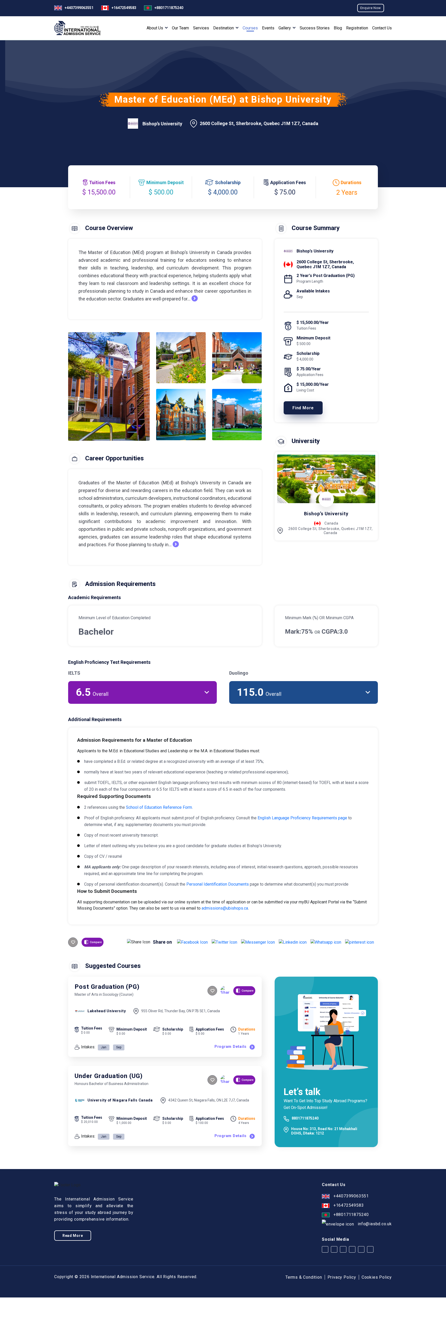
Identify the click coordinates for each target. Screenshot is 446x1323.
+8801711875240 (168, 8)
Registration (357, 28)
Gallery (285, 28)
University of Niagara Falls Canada (120, 1100)
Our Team (180, 28)
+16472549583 (124, 8)
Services (201, 28)
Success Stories (315, 28)
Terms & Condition (303, 1277)
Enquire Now (370, 8)
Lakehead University (106, 1011)
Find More (303, 407)
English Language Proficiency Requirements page (302, 817)
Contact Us (382, 28)
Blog (338, 28)
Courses (250, 28)
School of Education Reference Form (159, 807)
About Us (155, 28)
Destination (224, 28)
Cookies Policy (377, 1277)
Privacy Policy (342, 1277)
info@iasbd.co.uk (375, 1223)
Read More (72, 1236)
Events (268, 28)
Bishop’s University (162, 123)
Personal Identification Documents (217, 884)
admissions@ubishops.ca (225, 908)
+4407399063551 (79, 8)
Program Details (230, 1046)
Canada (331, 523)
